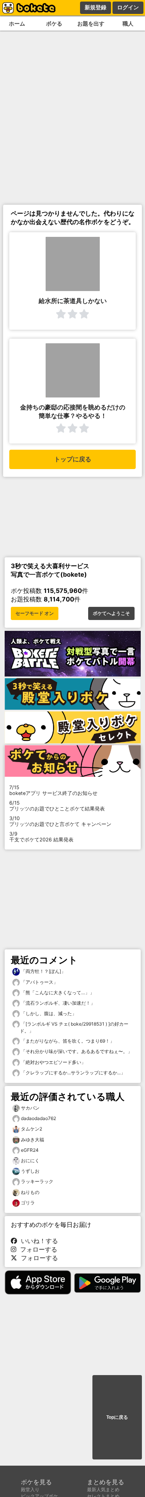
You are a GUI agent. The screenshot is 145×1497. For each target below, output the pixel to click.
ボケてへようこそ (111, 613)
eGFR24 (30, 1150)
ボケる (54, 23)
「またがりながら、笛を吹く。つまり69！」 (67, 1041)
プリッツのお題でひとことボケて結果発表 (57, 806)
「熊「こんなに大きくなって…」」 (57, 992)
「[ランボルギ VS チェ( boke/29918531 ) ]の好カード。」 (74, 1027)
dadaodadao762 (38, 1118)
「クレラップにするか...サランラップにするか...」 (72, 1073)
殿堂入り (30, 1489)
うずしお (30, 1171)
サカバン (30, 1108)
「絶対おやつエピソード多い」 (53, 1062)
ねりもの (30, 1192)
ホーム (17, 23)
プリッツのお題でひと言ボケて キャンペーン (60, 821)
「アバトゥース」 (39, 982)
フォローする (36, 1249)
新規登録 (95, 7)
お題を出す (90, 23)
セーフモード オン (34, 613)
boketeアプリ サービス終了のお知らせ (53, 790)
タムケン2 (31, 1129)
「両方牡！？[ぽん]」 (43, 971)
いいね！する (37, 1241)
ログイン (128, 7)
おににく (30, 1160)
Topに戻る (117, 1417)
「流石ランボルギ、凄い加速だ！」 (57, 1003)
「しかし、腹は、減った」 (48, 1013)
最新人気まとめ (103, 1489)
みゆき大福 (32, 1139)
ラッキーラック (37, 1181)
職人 (128, 23)
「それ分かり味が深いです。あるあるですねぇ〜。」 (76, 1051)
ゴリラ (28, 1203)
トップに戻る (72, 459)
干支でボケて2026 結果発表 (41, 837)
